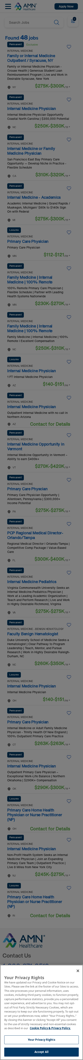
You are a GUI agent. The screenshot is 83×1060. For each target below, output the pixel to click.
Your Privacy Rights (41, 1040)
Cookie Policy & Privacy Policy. (50, 1028)
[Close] (78, 971)
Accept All (41, 1052)
